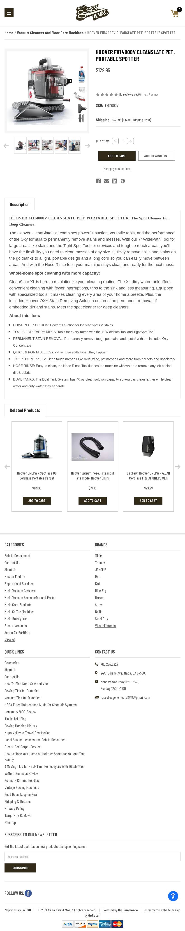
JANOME (100, 569)
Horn (98, 576)
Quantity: (103, 140)
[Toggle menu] (9, 12)
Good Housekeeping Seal (21, 794)
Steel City (101, 618)
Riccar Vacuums (16, 625)
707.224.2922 (109, 664)
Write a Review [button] (148, 94)
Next (87, 145)
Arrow (99, 604)
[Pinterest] (122, 181)
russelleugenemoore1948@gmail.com (125, 697)
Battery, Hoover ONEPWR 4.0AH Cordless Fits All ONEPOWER (148, 475)
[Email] (106, 181)
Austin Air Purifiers (17, 632)
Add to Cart (37, 500)
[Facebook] (98, 181)
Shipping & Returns (18, 801)
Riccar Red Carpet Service (23, 746)
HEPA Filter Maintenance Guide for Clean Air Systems (41, 704)
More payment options (117, 169)
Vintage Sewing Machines (22, 787)
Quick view (37, 446)
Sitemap (10, 822)
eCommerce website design (162, 910)
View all (10, 639)
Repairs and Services (19, 583)
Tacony (100, 562)
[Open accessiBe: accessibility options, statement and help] (173, 896)
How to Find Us (15, 576)
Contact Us (12, 562)
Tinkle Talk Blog (15, 718)
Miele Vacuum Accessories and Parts (30, 597)
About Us (10, 569)
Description (19, 204)
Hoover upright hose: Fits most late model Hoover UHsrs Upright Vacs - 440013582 (92, 478)
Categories (12, 662)
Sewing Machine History (21, 725)
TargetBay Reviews (18, 815)
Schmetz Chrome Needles (22, 780)
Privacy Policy (14, 808)
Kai (97, 583)
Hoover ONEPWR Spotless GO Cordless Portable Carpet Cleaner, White (37, 478)
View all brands (105, 625)
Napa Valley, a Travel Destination (27, 732)
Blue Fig (100, 590)
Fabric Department (17, 555)
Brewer (100, 597)
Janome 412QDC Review (20, 711)
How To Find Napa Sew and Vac (26, 683)
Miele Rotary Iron (16, 618)
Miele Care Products (18, 604)
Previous (6, 145)
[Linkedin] (114, 181)
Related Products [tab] (25, 410)
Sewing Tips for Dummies (22, 690)
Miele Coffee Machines (20, 611)
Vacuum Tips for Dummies (22, 697)
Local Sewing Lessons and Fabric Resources (35, 739)
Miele (98, 555)
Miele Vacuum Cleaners (20, 590)
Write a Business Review (22, 773)
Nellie (98, 611)
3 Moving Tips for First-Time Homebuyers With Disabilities (44, 766)
